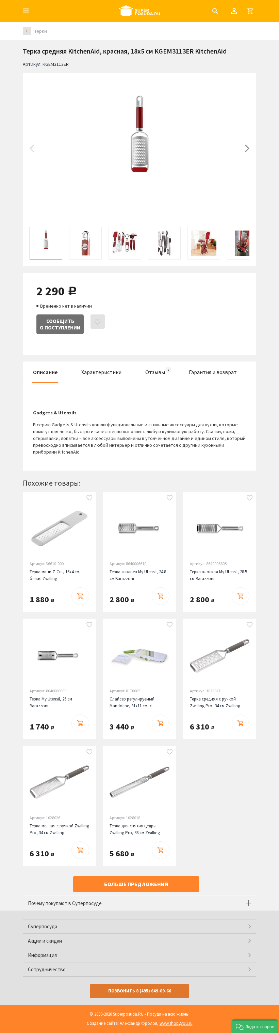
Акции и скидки (45, 941)
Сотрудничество (47, 969)
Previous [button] (32, 148)
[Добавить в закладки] (89, 498)
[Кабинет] (234, 11)
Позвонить (139, 991)
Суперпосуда (42, 926)
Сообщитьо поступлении (60, 324)
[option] (139, 148)
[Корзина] (250, 11)
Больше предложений (136, 884)
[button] (255, 1026)
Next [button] (247, 148)
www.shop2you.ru (176, 1023)
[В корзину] (80, 596)
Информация (42, 955)
